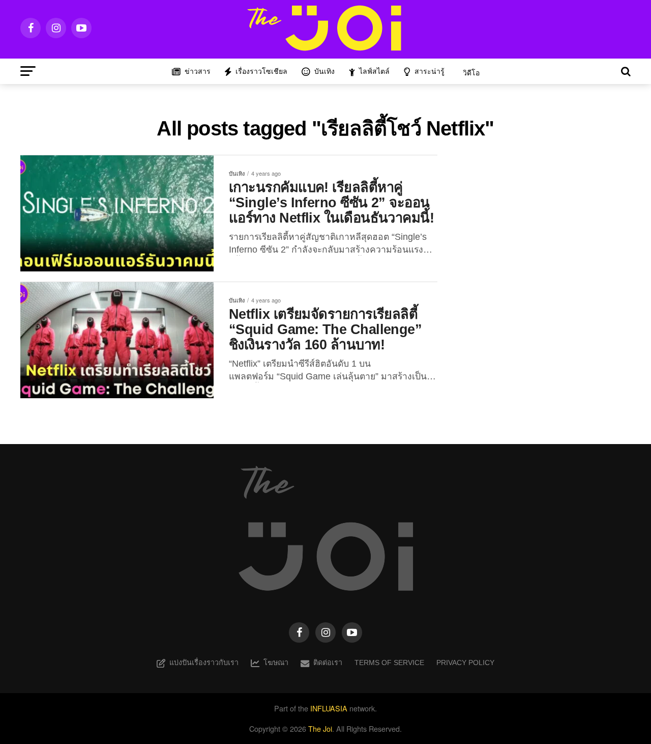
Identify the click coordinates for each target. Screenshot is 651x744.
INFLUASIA (328, 708)
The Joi (320, 728)
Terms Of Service (389, 662)
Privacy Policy (465, 662)
